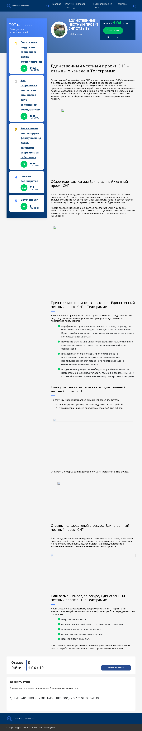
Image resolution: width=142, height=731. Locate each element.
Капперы (122, 3)
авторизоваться (69, 688)
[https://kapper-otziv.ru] (18, 6)
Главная (56, 3)
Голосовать (113, 30)
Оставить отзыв (116, 667)
